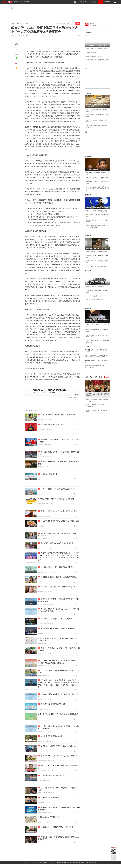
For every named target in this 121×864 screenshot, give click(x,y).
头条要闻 (88, 93)
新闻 (24, 23)
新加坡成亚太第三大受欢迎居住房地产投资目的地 (56, 499)
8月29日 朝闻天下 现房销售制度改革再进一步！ (58, 628)
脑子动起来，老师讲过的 (92, 411)
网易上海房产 (19, 23)
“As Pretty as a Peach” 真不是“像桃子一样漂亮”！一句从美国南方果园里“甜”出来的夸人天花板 (97, 402)
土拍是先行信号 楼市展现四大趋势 (53, 775)
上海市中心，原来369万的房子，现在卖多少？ (58, 827)
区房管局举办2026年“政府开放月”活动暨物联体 (49, 390)
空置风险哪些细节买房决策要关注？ (51, 817)
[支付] (91, 2)
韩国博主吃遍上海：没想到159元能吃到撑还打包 (59, 577)
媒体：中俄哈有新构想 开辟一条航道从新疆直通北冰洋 (58, 714)
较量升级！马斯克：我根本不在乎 (94, 299)
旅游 (100, 377)
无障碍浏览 (26, 1)
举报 (79, 35)
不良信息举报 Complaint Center (79, 862)
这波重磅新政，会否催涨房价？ (94, 56)
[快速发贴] (16, 44)
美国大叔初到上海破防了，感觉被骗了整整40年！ (59, 511)
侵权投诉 (94, 862)
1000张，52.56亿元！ (91, 52)
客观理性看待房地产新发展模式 (52, 424)
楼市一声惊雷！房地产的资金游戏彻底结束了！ (58, 489)
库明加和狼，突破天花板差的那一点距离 (96, 211)
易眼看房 (77, 394)
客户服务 (64, 862)
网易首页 (16, 1)
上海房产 (88, 32)
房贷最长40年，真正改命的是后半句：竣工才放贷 (44, 392)
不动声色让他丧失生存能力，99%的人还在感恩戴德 (60, 521)
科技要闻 (88, 271)
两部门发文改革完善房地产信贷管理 (54, 704)
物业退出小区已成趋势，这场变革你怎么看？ (57, 619)
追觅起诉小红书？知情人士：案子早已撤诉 (97, 178)
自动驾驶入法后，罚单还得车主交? (95, 287)
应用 (21, 1)
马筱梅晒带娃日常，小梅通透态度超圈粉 (96, 251)
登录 (100, 1)
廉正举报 (89, 862)
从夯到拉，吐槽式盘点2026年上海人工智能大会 (58, 746)
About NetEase (43, 862)
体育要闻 (88, 195)
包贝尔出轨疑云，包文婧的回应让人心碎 (96, 266)
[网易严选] (86, 2)
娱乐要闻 (88, 235)
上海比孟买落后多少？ (49, 474)
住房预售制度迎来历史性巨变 (51, 797)
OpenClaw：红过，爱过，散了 (94, 296)
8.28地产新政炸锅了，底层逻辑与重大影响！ (97, 60)
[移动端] (75, 2)
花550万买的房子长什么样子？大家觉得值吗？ (58, 543)
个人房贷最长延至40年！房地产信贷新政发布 (57, 567)
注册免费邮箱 (107, 1)
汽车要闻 (88, 308)
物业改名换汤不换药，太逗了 (51, 736)
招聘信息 (59, 862)
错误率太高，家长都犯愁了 (93, 408)
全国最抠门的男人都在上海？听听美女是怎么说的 (59, 587)
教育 (86, 377)
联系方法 (54, 862)
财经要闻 (88, 156)
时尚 (96, 377)
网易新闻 (92, 23)
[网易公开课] (80, 2)
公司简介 (50, 862)
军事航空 (106, 377)
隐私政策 (69, 862)
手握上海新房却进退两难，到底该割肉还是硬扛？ (59, 756)
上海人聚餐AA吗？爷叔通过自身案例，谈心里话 (58, 415)
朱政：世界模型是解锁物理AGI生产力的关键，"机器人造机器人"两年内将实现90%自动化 (97, 188)
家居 (91, 377)
